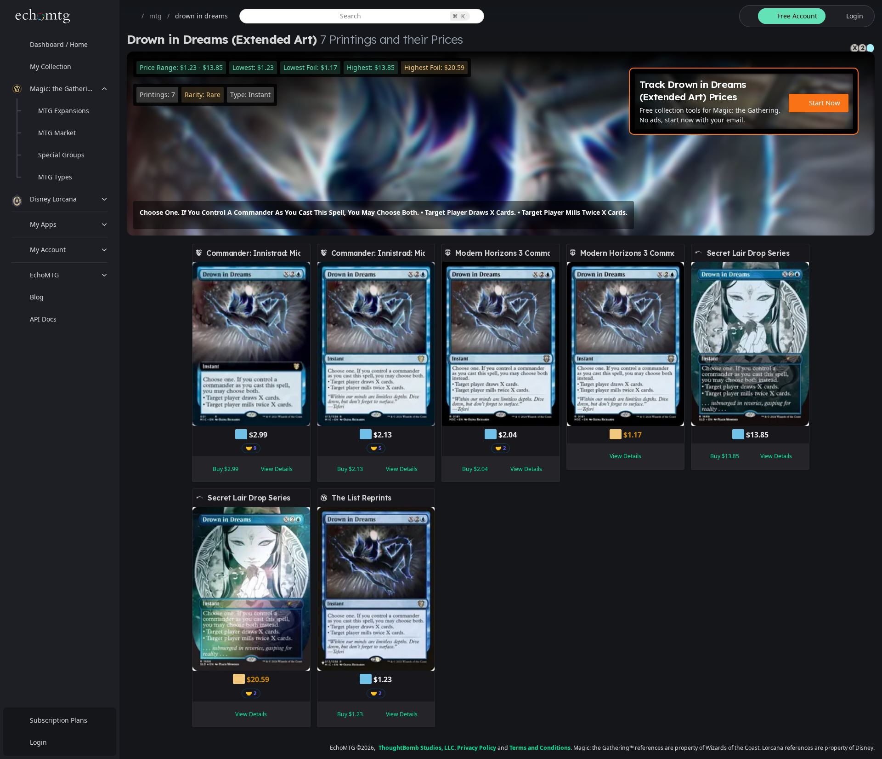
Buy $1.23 (350, 714)
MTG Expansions (63, 110)
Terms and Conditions (540, 748)
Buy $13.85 (724, 456)
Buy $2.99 (225, 469)
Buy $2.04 (475, 469)
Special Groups (61, 154)
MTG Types (55, 176)
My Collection (50, 66)
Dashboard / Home (59, 44)
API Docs (43, 319)
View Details (277, 469)
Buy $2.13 (350, 469)
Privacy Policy (476, 748)
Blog (37, 297)
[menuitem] (59, 44)
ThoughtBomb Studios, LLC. (417, 748)
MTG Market (57, 132)
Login (38, 742)
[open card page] (303, 253)
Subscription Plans (58, 720)
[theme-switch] (747, 16)
